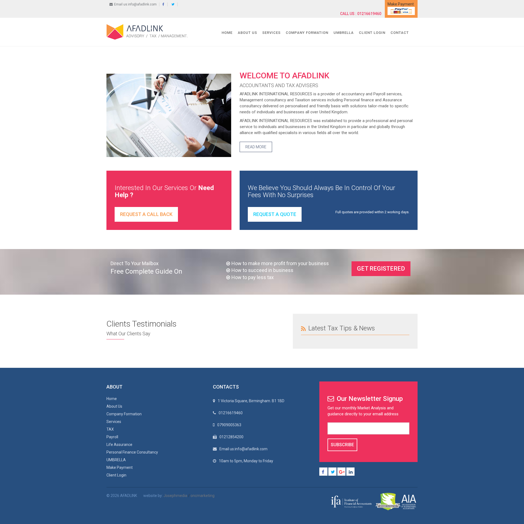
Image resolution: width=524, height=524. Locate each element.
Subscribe (342, 444)
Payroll (112, 437)
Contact (400, 33)
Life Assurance (119, 444)
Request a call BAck (146, 214)
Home (227, 33)
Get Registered (381, 268)
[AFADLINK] (148, 31)
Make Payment (119, 467)
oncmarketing (202, 495)
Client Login (372, 33)
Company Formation (307, 33)
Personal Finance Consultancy (132, 452)
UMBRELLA (344, 33)
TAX (110, 429)
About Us (247, 33)
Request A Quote (274, 214)
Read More (255, 147)
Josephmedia (175, 495)
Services (271, 33)
